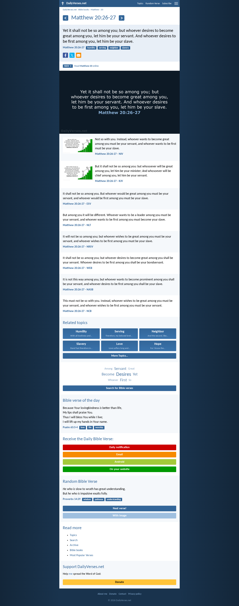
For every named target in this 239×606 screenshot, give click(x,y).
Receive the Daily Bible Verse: (88, 439)
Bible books (83, 10)
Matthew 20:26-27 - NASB (78, 289)
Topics (140, 3)
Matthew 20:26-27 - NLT (77, 225)
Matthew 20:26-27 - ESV (77, 204)
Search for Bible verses (119, 388)
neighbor (114, 48)
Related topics (75, 323)
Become (108, 374)
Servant (120, 369)
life (90, 427)
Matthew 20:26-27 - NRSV (78, 246)
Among (108, 368)
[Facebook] (66, 56)
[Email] (79, 56)
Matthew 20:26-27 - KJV (109, 181)
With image (119, 515)
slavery (125, 48)
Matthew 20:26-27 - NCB (77, 311)
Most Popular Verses (81, 555)
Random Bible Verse (80, 482)
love (83, 427)
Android (119, 462)
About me (102, 594)
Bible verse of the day (81, 401)
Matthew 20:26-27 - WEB (77, 268)
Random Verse (153, 3)
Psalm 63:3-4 (70, 427)
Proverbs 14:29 (71, 499)
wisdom (87, 499)
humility (91, 48)
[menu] (176, 5)
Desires (123, 374)
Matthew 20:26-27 (73, 47)
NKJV (66, 66)
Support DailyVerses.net (83, 567)
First (123, 380)
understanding (114, 499)
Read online (86, 66)
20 (102, 10)
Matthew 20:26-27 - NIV (109, 154)
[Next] (121, 18)
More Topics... (119, 355)
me (70, 574)
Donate (119, 582)
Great (131, 368)
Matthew (95, 10)
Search (74, 540)
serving (102, 48)
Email (119, 454)
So (130, 380)
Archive (74, 545)
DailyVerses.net (70, 10)
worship (99, 427)
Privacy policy (134, 594)
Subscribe (166, 3)
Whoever (113, 380)
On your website (119, 469)
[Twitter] (72, 56)
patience (99, 499)
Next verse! (119, 508)
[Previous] (65, 18)
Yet (135, 374)
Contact (122, 594)
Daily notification (119, 447)
